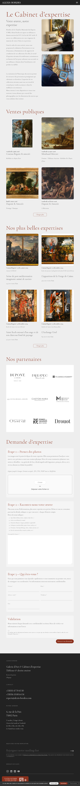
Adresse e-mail (12, 595)
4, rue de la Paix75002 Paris (13, 713)
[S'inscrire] (72, 751)
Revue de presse (11, 675)
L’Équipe (8, 677)
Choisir (40, 482)
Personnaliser (73, 783)
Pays (9, 603)
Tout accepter (53, 783)
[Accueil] (24, 2)
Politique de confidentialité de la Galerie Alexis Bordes (35, 755)
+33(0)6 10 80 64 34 (15, 694)
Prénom (10, 586)
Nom (42, 586)
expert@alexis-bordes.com (18, 698)
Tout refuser (63, 783)
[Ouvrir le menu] (77, 2)
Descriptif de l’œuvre (13, 534)
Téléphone (44, 595)
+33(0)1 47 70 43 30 (15, 690)
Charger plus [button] (40, 215)
